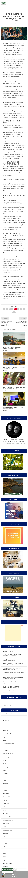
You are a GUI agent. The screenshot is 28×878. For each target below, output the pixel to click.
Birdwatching (6, 730)
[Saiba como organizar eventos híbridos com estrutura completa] (14, 399)
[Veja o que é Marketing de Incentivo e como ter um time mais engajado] (14, 378)
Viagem (4, 856)
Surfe (4, 836)
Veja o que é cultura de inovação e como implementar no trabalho (12, 668)
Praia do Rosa (6, 823)
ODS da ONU (6, 803)
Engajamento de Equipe (8, 753)
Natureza (5, 800)
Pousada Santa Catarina (8, 820)
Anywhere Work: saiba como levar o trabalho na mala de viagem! (12, 348)
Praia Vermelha (6, 826)
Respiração (5, 833)
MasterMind (6, 793)
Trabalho (5, 843)
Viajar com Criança (7, 863)
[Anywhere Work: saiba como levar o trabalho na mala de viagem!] (14, 338)
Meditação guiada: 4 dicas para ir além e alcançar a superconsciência (12, 691)
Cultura (4, 740)
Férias (4, 763)
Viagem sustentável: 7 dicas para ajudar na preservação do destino (13, 664)
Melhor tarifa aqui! (7, 869)
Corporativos (6, 737)
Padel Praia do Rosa (7, 806)
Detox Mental (6, 747)
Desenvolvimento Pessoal (9, 743)
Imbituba (5, 787)
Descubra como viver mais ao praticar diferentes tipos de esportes (12, 655)
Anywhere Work (6, 720)
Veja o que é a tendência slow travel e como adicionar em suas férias (13, 659)
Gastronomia (6, 777)
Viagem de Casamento (8, 860)
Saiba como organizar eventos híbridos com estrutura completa (14, 408)
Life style (5, 790)
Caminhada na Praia (8, 733)
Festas (4, 770)
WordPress (13, 874)
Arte (4, 723)
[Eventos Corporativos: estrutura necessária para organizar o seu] (14, 358)
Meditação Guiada (7, 796)
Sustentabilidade (7, 840)
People (4, 810)
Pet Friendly (5, 813)
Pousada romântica (7, 816)
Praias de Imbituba (7, 830)
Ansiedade (5, 717)
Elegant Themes (13, 872)
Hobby (4, 780)
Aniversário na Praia (7, 713)
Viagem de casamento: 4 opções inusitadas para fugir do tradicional (13, 678)
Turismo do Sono (7, 850)
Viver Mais (5, 866)
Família (4, 760)
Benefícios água (6, 727)
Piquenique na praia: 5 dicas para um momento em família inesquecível (11, 687)
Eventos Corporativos (8, 757)
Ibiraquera (5, 783)
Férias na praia (6, 767)
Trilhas (4, 846)
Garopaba (5, 773)
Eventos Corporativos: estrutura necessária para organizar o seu (14, 368)
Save (16, 308)
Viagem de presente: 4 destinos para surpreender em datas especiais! (11, 682)
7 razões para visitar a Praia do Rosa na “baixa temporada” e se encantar (14, 673)
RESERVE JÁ (7, 872)
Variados (5, 853)
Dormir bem (5, 750)
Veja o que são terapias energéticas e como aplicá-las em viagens (13, 650)
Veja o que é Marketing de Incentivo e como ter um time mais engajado (14, 388)
